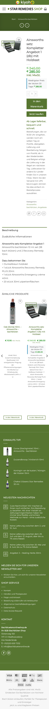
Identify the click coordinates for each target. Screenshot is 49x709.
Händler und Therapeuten (15, 594)
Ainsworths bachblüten (27, 19)
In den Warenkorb (36, 104)
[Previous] (2, 361)
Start (14, 19)
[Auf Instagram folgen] (9, 653)
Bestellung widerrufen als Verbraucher (21, 601)
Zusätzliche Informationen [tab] (17, 236)
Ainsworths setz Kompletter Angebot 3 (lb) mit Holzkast (36, 330)
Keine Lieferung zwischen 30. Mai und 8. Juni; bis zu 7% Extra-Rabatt (27, 546)
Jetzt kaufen (36, 114)
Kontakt (7, 590)
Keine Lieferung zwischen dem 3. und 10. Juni (27, 527)
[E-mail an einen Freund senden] (44, 213)
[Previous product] (27, 25)
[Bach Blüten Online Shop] (25, 9)
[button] (4, 9)
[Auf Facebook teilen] (34, 213)
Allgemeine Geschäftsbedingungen (20, 604)
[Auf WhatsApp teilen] (29, 213)
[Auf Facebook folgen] (3, 653)
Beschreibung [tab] (10, 230)
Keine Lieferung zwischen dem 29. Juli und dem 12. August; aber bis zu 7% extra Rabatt (27, 536)
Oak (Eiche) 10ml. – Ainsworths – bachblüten (13, 329)
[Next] (46, 361)
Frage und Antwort (12, 597)
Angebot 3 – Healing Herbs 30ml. (25, 553)
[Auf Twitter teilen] (39, 213)
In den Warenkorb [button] (12, 417)
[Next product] (22, 25)
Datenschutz (9, 607)
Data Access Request (13, 611)
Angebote (42, 207)
